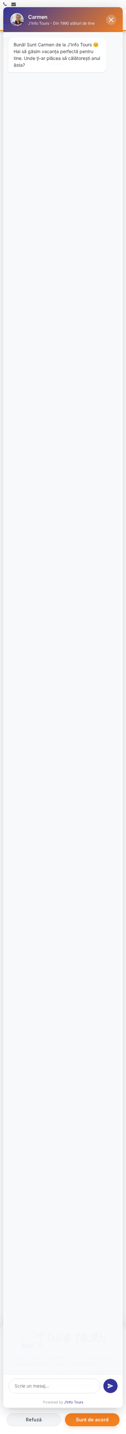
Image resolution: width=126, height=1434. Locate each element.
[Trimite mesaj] (110, 1386)
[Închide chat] (111, 19)
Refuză (34, 1419)
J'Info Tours (73, 1402)
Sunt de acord (92, 1419)
